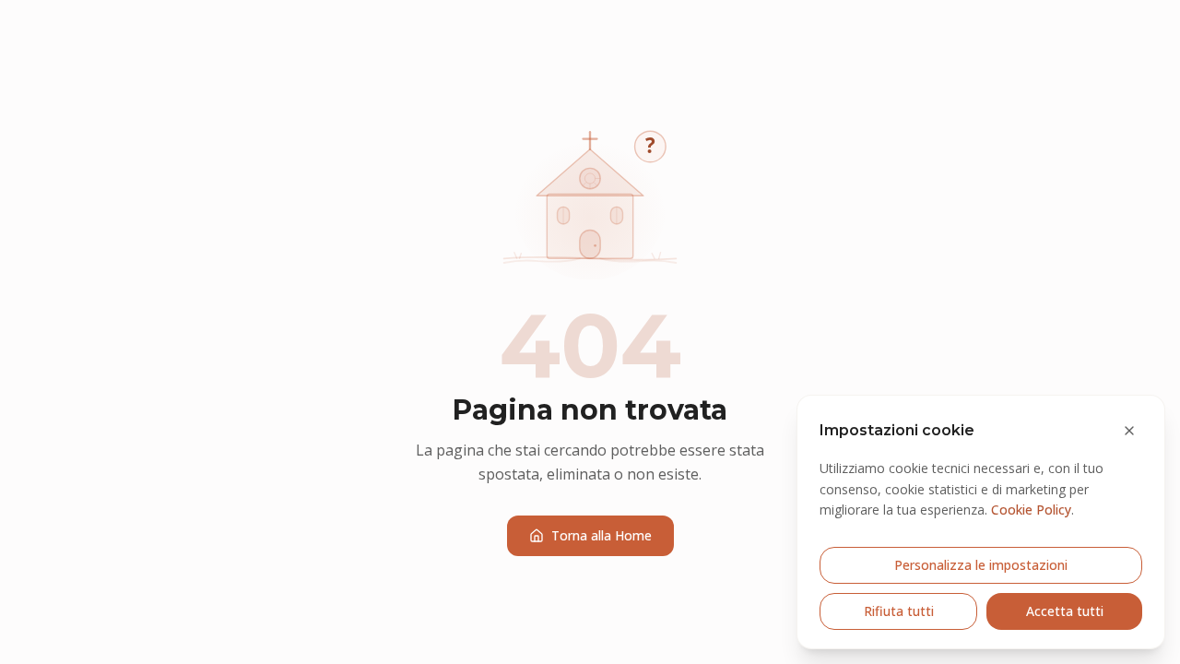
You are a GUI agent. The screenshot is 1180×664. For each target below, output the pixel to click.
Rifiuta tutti (899, 611)
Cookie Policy (1031, 509)
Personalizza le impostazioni (981, 565)
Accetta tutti (1064, 611)
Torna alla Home (601, 535)
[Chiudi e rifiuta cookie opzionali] (1129, 431)
